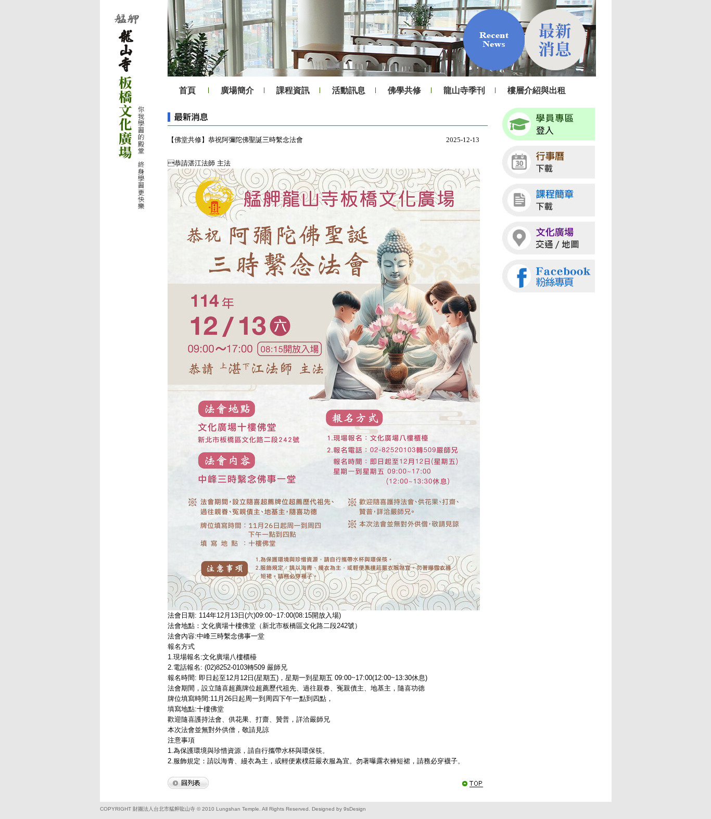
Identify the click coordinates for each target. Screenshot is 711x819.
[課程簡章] (548, 200)
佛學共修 (404, 90)
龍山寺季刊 (464, 90)
